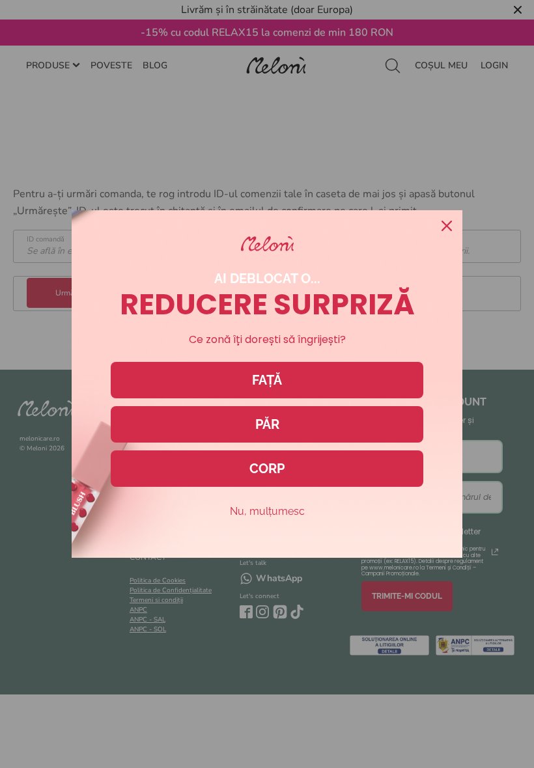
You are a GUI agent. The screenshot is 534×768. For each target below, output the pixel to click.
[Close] (446, 225)
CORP (267, 468)
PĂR (267, 424)
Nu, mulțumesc (267, 511)
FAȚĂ (267, 380)
